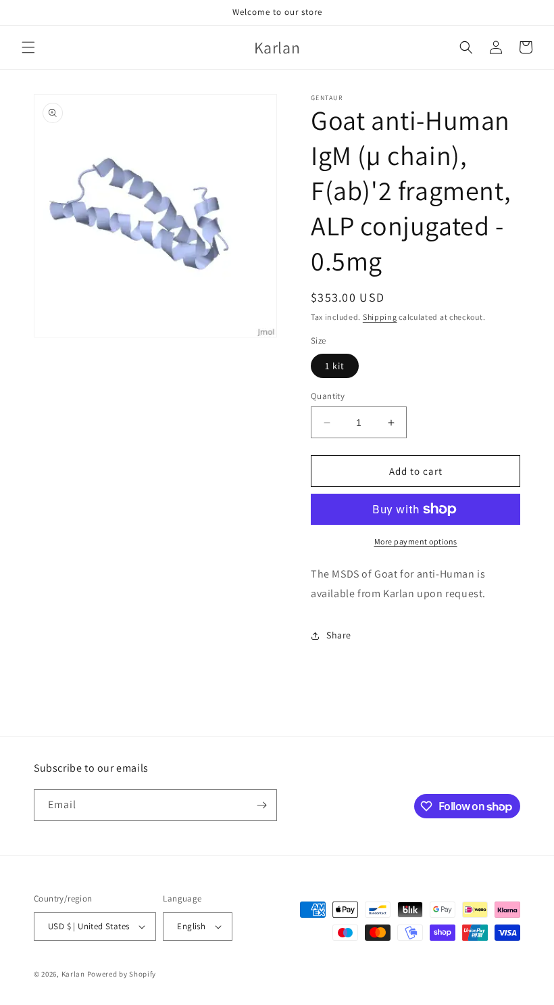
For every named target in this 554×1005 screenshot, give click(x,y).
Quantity (328, 396)
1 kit (335, 366)
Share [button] (338, 635)
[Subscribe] (261, 805)
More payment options (415, 541)
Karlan (73, 974)
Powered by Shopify (122, 974)
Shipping (380, 317)
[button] (28, 47)
